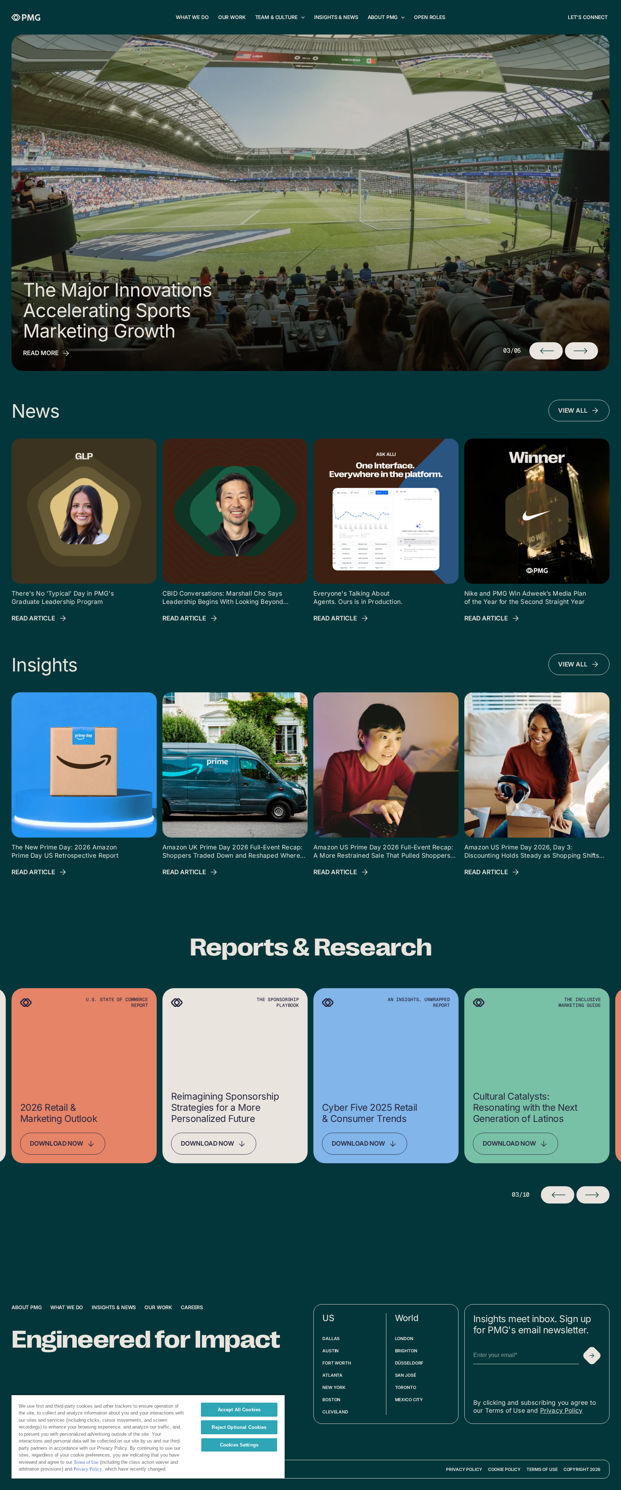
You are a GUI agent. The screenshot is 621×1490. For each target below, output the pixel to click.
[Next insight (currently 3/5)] (581, 350)
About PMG (27, 1307)
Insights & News (114, 1307)
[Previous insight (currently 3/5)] (545, 350)
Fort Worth (336, 1363)
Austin (330, 1350)
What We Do (66, 1307)
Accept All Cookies (239, 1409)
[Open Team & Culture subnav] (303, 17)
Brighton (406, 1350)
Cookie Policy (504, 1469)
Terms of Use (542, 1469)
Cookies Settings (239, 1445)
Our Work (158, 1307)
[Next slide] (593, 1195)
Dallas (331, 1338)
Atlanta (332, 1375)
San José (405, 1375)
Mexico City (409, 1399)
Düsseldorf (409, 1363)
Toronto (405, 1387)
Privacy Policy (561, 1410)
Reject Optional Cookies (239, 1427)
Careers (192, 1307)
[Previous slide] (557, 1195)
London (404, 1338)
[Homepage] (26, 17)
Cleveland (335, 1412)
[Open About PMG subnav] (402, 17)
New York (333, 1387)
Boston (331, 1399)
